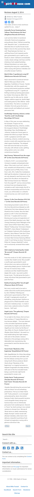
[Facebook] (5, 22)
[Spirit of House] (17, 4)
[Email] (12, 22)
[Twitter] (9, 22)
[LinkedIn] (13, 448)
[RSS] (22, 448)
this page (16, 467)
